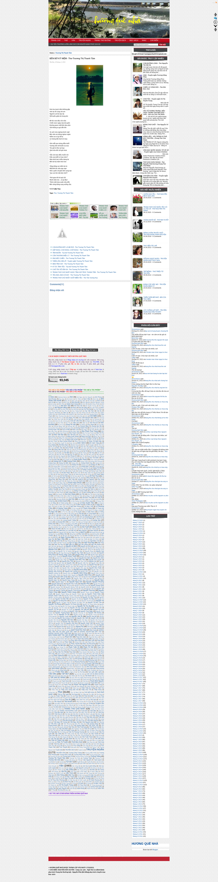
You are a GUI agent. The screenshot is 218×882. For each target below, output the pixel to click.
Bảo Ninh (82, 400)
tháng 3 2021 (137, 593)
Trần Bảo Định (58, 712)
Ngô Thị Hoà (63, 542)
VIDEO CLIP (59, 773)
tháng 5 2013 (137, 795)
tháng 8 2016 (137, 712)
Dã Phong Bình (97, 421)
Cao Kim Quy (75, 409)
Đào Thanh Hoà (74, 433)
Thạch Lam (56, 681)
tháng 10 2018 (138, 656)
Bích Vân (66, 402)
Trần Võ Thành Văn (58, 740)
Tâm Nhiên (72, 675)
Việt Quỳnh (80, 773)
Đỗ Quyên (91, 445)
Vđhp (133, 357)
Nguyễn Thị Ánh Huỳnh (55, 597)
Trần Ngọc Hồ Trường (60, 722)
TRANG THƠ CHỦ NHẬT (74, 709)
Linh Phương (100, 517)
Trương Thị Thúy (75, 758)
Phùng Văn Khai (59, 662)
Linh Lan (74, 517)
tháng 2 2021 (137, 595)
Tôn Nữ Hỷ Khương (58, 705)
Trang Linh (80, 707)
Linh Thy (53, 518)
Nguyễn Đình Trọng (54, 556)
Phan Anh (80, 649)
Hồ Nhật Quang (78, 474)
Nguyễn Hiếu (71, 563)
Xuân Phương (91, 788)
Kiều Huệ (78, 492)
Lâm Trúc (71, 499)
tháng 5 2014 (137, 770)
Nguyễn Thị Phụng (54, 604)
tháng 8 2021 (137, 583)
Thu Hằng (83, 694)
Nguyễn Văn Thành (54, 621)
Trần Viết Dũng (99, 738)
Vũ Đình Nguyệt (99, 781)
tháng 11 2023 (138, 552)
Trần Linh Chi (91, 719)
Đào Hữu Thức (52, 431)
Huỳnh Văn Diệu (90, 484)
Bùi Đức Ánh (65, 406)
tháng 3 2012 (137, 825)
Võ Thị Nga (87, 778)
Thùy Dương (66, 697)
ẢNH (71, 397)
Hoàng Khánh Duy (87, 463)
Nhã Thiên (98, 626)
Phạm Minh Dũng (76, 640)
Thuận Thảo (59, 696)
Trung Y (94, 747)
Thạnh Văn (61, 686)
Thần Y (98, 686)
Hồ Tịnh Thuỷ (94, 476)
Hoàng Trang (67, 469)
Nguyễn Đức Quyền (95, 559)
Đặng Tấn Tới (98, 436)
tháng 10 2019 (138, 630)
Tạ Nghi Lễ (71, 672)
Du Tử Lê (61, 424)
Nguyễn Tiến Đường (94, 613)
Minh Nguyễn (94, 530)
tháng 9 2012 (137, 812)
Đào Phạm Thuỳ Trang (90, 431)
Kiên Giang (60, 492)
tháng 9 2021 (137, 580)
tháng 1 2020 (137, 623)
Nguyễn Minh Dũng (80, 573)
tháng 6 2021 (137, 587)
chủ (86, 416)
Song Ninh (89, 668)
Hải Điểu (59, 453)
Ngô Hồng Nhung (70, 541)
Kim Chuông (87, 492)
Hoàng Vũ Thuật (83, 471)
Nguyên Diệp (78, 551)
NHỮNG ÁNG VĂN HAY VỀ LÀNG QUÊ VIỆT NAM (76, 630)
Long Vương (73, 518)
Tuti (56, 762)
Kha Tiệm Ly (91, 489)
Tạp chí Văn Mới (79, 674)
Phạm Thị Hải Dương (89, 643)
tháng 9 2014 (137, 761)
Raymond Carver (68, 666)
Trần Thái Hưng (82, 727)
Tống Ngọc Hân (90, 705)
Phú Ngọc (70, 658)
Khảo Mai (61, 491)
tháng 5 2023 (137, 561)
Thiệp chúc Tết (86, 689)
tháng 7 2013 (137, 791)
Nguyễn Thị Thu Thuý (77, 607)
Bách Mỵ (95, 399)
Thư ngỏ (101, 697)
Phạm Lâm (51, 640)
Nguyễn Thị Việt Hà (82, 609)
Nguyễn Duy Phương (62, 553)
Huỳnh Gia (81, 481)
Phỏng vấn (61, 658)
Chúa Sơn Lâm (58, 419)
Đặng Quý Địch (86, 436)
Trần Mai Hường (67, 720)
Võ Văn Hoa (71, 780)
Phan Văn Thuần (96, 655)
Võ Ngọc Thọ (67, 778)
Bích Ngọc (59, 402)
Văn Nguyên (70, 768)
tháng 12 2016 (138, 703)
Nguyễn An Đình (86, 546)
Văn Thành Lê (59, 769)
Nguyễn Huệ (93, 564)
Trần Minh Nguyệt (92, 720)
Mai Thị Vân (68, 527)
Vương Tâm (52, 788)
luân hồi (81, 518)
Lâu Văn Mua (92, 499)
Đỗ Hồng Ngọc (63, 445)
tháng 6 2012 (137, 819)
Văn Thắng (69, 770)
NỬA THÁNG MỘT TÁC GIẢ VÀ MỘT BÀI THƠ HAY (66, 635)
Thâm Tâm (90, 686)
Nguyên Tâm (90, 588)
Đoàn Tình (51, 443)
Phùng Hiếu (52, 660)
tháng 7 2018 (137, 662)
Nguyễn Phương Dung (81, 585)
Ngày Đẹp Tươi (78, 537)
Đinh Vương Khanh (66, 441)
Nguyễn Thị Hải (76, 599)
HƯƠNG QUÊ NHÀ (145, 843)
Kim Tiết (81, 494)
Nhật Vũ (59, 630)
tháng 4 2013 (137, 797)
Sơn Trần (81, 670)
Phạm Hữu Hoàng (83, 638)
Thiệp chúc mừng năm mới (69, 689)
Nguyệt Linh (60, 626)
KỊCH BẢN (51, 492)
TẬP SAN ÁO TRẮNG (57, 677)
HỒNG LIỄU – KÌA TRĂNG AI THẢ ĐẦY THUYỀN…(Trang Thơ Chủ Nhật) (155, 138)
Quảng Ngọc (56, 663)
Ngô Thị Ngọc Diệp (75, 542)
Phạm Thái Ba (75, 643)
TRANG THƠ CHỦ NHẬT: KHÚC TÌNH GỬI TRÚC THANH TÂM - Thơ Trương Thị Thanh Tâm (84, 272)
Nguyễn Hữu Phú (67, 568)
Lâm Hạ (50, 499)
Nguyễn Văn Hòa (53, 620)
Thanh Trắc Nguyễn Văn (82, 684)
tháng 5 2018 (137, 666)
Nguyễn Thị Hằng (88, 599)
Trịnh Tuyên (76, 744)
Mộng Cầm (63, 534)
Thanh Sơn (58, 684)
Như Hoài (93, 630)
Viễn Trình (69, 773)
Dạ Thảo (60, 422)
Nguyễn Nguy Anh (75, 582)
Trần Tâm (71, 727)
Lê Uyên (63, 515)
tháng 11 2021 (138, 576)
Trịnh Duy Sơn (91, 742)
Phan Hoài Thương (59, 650)
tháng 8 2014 (137, 763)
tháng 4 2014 (137, 772)
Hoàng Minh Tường (59, 466)
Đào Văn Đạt (58, 435)
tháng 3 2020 (137, 619)
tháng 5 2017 (137, 692)
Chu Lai (61, 417)
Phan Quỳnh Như (84, 652)
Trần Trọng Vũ (64, 737)
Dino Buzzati (94, 422)
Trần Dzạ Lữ (58, 714)
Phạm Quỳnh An (63, 643)
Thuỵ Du (95, 696)
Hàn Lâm (91, 454)
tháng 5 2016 (137, 718)
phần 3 (73, 657)
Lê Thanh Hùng (86, 508)
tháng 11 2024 (138, 531)
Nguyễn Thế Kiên (84, 595)
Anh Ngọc (80, 397)
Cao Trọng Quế (77, 411)
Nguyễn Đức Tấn (53, 561)
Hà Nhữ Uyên (66, 451)
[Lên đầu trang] (215, 16)
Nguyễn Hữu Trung (54, 569)
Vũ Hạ (74, 783)
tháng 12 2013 (138, 780)
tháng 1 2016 (137, 727)
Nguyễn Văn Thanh (96, 620)
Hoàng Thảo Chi (72, 468)
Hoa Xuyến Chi (67, 459)
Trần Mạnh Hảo (80, 720)
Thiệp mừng (98, 689)
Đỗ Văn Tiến (85, 446)
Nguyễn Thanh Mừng (62, 594)
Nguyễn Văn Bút (91, 616)
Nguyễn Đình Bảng (96, 554)
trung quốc (73, 747)
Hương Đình (90, 486)
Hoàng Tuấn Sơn (59, 471)
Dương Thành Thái (81, 428)
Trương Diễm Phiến (91, 752)
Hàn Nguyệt (61, 456)
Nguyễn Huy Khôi (84, 566)
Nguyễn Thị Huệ (74, 600)
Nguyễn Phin (85, 584)
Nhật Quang (97, 628)
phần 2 (66, 657)
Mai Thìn (76, 527)
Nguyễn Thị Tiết (53, 609)
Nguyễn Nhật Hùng (57, 583)
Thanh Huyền (74, 683)
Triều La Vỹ (95, 740)
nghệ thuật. (89, 537)
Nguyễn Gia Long (81, 561)
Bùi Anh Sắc (84, 404)
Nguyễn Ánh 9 (97, 546)
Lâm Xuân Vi (82, 499)
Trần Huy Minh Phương (67, 717)
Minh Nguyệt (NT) (61, 532)
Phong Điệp (51, 658)
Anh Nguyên (88, 397)
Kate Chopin (81, 489)
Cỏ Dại (68, 419)
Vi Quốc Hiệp (94, 771)
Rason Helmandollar (54, 666)
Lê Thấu (53, 510)
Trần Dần (93, 712)
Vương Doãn (74, 786)
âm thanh (70, 399)
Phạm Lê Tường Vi (63, 640)
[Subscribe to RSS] (108, 199)
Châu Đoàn (80, 414)
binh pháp (53, 404)
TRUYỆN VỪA (60, 752)
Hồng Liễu (99, 477)
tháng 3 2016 (137, 722)
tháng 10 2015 (138, 733)
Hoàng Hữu (74, 463)
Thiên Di (67, 688)
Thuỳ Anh (87, 696)
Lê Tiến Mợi (80, 513)
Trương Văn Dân (54, 760)
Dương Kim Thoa (53, 428)
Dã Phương (52, 422)
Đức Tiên (59, 448)
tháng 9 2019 (137, 632)
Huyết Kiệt (61, 481)
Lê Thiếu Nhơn (89, 512)
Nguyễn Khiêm (66, 569)
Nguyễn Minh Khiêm (54, 575)
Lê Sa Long (74, 508)
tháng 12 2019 (138, 626)
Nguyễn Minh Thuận (61, 576)
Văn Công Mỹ (76, 766)
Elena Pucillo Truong (71, 448)
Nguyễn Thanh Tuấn (54, 595)
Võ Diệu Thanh (69, 776)
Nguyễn (61, 546)
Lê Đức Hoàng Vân (76, 501)
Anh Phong (98, 397)
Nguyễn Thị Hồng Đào (60, 600)
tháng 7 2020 (137, 611)
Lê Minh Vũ (88, 504)
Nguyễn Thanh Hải (86, 592)
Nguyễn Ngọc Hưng (68, 580)
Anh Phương (52, 399)
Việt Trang (89, 773)
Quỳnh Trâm (98, 665)
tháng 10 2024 (138, 533)
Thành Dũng (55, 683)
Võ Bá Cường (82, 775)
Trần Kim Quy (69, 719)
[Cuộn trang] (215, 27)
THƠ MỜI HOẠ (89, 692)
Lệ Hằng (53, 503)
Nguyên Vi (94, 621)
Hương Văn (56, 487)
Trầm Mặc (93, 710)
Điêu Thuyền (93, 439)
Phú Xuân (88, 658)
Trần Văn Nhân (67, 738)
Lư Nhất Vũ (98, 518)
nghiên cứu (98, 537)
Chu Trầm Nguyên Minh (86, 417)
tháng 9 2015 (137, 735)
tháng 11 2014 (138, 757)
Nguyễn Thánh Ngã (78, 594)
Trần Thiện (57, 733)
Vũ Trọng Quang (95, 785)
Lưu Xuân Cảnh (95, 522)
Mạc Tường (62, 525)
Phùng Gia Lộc (97, 658)
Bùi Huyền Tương (90, 405)
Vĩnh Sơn (51, 775)
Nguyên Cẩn (52, 549)
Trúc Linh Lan (94, 745)
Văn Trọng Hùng (82, 769)
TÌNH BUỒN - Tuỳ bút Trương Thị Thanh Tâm (67, 253)
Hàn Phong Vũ (71, 456)
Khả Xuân (101, 489)
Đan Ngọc (84, 429)
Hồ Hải (98, 472)
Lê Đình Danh (62, 501)
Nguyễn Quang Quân (97, 585)
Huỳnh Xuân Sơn (69, 486)
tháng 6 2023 (137, 559)
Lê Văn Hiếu (72, 515)
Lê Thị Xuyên (77, 512)
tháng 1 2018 (137, 675)
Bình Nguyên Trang (98, 402)
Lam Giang (98, 496)
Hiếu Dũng (62, 457)
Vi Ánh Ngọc (83, 771)
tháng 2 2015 (137, 750)
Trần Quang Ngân (79, 725)
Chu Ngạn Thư (70, 417)
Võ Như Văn (77, 778)
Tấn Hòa (80, 675)
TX (59, 763)
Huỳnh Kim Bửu (93, 481)
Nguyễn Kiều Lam (96, 569)
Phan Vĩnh (51, 657)
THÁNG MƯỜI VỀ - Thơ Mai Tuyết (156, 220)
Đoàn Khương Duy (80, 441)
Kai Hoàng (73, 489)
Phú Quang (78, 658)
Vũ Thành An (52, 785)
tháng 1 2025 (137, 529)
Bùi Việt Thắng (94, 407)
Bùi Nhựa (73, 407)
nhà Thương (52, 628)
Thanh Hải (64, 683)
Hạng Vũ (89, 456)
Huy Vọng (101, 479)
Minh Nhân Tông (73, 532)
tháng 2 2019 (137, 647)
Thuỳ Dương (56, 697)
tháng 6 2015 (137, 742)
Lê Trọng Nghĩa (91, 513)
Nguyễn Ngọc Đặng (95, 578)
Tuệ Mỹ (50, 762)
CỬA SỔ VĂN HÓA (76, 421)
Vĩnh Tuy (135, 487)
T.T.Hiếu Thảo (59, 672)
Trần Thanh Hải (94, 727)
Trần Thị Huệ (54, 730)
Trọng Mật (59, 745)
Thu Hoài (99, 694)
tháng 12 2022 (138, 572)
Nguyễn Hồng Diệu (81, 564)
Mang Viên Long (98, 527)
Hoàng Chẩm (72, 461)
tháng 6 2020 (137, 613)
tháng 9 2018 (137, 658)
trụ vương (68, 745)
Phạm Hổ (72, 638)
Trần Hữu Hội (90, 717)
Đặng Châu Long (84, 434)
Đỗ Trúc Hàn (75, 446)
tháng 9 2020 (137, 606)
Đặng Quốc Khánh (73, 436)
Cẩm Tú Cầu (75, 412)
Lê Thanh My (100, 508)
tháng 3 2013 (137, 800)
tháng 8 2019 (137, 634)
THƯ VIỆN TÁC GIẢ (150, 246)
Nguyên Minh (67, 573)
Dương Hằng (84, 426)
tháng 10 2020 (138, 604)
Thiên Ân (59, 688)
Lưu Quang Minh (60, 522)
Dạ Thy (68, 422)
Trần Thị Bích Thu (76, 728)
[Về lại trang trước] (215, 20)
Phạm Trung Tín (61, 647)
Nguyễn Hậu (60, 563)
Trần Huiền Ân (52, 717)
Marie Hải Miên (56, 528)
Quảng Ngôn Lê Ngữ (68, 663)
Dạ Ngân (87, 421)
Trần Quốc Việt (61, 727)
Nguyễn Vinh (59, 623)
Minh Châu (53, 530)
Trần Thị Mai (80, 730)
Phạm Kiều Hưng (97, 638)
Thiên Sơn (76, 688)
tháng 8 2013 (137, 789)
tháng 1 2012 (137, 830)
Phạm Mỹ (59, 642)
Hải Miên (66, 453)
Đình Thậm (54, 441)
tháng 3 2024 (137, 544)
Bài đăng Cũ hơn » (89, 350)
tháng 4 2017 (137, 694)
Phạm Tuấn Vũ (74, 647)
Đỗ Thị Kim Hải (64, 446)
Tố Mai (91, 703)
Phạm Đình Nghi (62, 638)
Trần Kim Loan (58, 719)
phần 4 (80, 657)
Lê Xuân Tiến (55, 517)
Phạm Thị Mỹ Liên (59, 645)
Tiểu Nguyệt (58, 701)
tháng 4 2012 (137, 823)
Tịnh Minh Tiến (58, 703)
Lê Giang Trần (100, 501)
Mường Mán (96, 534)
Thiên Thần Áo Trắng (88, 688)
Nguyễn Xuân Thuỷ (76, 625)
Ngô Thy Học (58, 544)
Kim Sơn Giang (70, 494)
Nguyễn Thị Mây (137, 386)
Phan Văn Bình (72, 655)
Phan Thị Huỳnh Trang (79, 653)
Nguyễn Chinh (75, 549)
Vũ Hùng (88, 783)
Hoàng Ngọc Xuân (86, 466)
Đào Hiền (99, 429)
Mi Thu (81, 528)
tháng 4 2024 (137, 542)
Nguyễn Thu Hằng (61, 611)
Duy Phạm (91, 424)
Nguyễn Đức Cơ (59, 558)
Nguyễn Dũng (89, 551)
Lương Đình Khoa (84, 520)
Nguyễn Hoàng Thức (67, 564)
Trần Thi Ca (88, 728)
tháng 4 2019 (137, 643)
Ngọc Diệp (61, 539)
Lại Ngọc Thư (89, 496)
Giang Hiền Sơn (59, 449)
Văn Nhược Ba (94, 768)
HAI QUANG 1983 (138, 465)
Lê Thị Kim (86, 510)
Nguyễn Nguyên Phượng (95, 582)
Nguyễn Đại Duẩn (91, 553)
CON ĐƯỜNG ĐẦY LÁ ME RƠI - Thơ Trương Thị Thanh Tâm (73, 247)
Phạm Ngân (68, 642)
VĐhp (134, 365)
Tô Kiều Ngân (82, 703)
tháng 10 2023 (138, 555)
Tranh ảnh (84, 710)
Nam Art (72, 535)
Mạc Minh (99, 523)
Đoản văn (72, 443)
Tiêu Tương (80, 701)
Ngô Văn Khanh (96, 544)
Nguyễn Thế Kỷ (97, 595)
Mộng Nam (73, 534)
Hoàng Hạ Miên (64, 463)
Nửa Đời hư (98, 633)
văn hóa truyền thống (89, 766)
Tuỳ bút (61, 762)
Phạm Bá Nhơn (93, 637)
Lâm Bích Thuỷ (87, 497)
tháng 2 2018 (137, 673)
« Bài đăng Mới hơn (61, 350)
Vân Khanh (55, 771)
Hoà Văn (56, 459)
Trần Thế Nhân (63, 728)
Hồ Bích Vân (76, 472)
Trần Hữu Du (80, 717)
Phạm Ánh (68, 637)
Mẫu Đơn (66, 528)
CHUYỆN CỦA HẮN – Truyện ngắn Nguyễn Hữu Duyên (155, 176)
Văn (61, 765)
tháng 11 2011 (138, 834)
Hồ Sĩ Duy (89, 474)
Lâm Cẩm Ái (98, 497)
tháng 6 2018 (137, 664)
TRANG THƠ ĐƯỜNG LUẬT (69, 710)
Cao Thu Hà (65, 411)
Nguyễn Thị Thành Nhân (90, 604)
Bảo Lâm (74, 400)
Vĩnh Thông (61, 775)
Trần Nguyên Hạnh (88, 722)
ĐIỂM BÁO (83, 439)
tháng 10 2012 (138, 810)
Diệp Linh (76, 422)
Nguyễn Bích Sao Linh (68, 548)
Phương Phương (80, 662)
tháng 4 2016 (137, 720)
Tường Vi (53, 763)
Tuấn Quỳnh (98, 760)
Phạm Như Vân (80, 642)
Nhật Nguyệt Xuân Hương (83, 628)
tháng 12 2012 (138, 806)
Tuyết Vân (90, 762)
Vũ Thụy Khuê (82, 785)
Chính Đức (79, 416)
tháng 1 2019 (137, 649)
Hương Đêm (80, 486)
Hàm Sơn (51, 454)
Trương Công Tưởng (75, 752)
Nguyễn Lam (98, 571)
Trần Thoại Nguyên (82, 733)
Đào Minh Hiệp (74, 431)
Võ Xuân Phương (94, 780)
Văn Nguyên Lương (82, 768)
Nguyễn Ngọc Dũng (80, 578)
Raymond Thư (79, 666)
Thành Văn (51, 686)
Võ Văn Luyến (82, 780)
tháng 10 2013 (138, 785)
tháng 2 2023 (137, 568)
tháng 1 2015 (137, 752)
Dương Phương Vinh (67, 428)
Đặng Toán (73, 438)
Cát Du (99, 411)
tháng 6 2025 (137, 525)
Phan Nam (72, 652)
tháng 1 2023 (137, 570)
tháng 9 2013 (137, 787)
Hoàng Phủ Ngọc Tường (57, 468)
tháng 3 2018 (137, 671)
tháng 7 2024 (137, 537)
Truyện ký (81, 750)
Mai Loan (98, 525)
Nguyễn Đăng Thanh (65, 554)
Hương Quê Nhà (137, 343)
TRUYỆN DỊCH (70, 750)
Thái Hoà (85, 681)
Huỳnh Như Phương (92, 482)
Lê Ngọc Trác (61, 506)
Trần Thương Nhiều (83, 735)
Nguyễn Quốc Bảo (54, 588)
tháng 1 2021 (137, 598)
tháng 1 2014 (137, 778)
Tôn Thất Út (69, 705)
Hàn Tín (82, 456)
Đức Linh (51, 448)
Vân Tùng (74, 771)
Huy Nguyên (90, 479)
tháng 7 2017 (137, 688)
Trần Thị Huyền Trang (67, 730)
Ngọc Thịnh (72, 539)
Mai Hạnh (82, 525)
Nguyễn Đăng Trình (81, 554)
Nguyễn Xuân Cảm (87, 623)
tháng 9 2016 (137, 709)
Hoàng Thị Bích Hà (84, 468)
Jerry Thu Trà (62, 489)
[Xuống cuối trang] (215, 31)
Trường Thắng (96, 756)
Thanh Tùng (98, 684)
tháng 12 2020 (138, 600)
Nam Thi (87, 535)
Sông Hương (100, 668)
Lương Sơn (96, 520)
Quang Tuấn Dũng (92, 663)
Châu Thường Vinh (60, 416)
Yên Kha (60, 790)
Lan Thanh (69, 497)
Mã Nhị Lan (90, 523)
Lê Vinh (101, 515)
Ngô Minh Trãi (94, 541)
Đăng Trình (82, 438)
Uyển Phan (91, 763)
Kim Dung (96, 492)
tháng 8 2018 (137, 660)
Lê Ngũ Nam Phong (74, 506)
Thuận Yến (69, 696)
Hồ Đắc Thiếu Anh (88, 472)
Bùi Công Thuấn (95, 404)
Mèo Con (74, 528)
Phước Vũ (69, 662)
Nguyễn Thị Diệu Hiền (62, 599)
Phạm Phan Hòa (93, 642)
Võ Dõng (80, 776)
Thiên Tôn (101, 688)
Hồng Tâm (61, 479)
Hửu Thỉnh (66, 487)
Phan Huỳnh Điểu (82, 650)
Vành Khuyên (52, 766)
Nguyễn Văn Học (67, 620)
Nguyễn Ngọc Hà (53, 580)
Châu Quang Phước (92, 414)
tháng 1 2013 (137, 804)
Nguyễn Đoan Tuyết (69, 556)
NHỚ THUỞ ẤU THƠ (78, 630)
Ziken (66, 790)
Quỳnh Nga (87, 665)
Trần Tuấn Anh (75, 737)
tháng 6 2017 (137, 690)
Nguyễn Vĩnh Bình (72, 623)
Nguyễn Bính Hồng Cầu (95, 548)
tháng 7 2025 (137, 522)
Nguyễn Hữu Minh (54, 568)
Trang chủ (76, 350)
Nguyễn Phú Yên (53, 585)
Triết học (70, 740)
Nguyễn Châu (65, 549)
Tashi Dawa (54, 675)
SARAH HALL (71, 668)
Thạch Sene (65, 681)
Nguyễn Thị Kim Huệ (88, 600)
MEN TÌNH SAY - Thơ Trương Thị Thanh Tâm (67, 264)
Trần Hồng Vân (97, 715)
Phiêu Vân (88, 657)
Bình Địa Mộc (76, 402)
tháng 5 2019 (137, 641)
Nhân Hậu (61, 628)
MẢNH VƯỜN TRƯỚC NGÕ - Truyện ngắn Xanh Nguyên (154, 233)
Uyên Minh (83, 763)
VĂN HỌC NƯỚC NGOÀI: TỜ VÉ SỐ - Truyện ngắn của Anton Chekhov (156, 151)
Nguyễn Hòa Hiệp (96, 563)
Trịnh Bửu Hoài (77, 742)
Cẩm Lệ (65, 412)
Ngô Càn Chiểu (82, 539)
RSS (213, 2)
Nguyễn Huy (58, 566)
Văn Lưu (61, 768)
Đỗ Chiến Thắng (94, 443)
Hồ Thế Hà (54, 476)
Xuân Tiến (101, 788)
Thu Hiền (91, 694)
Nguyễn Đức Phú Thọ (77, 560)
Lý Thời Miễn (74, 523)
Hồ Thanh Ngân (99, 474)
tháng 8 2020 (137, 608)
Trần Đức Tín (63, 715)
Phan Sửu (95, 652)
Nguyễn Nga (52, 578)
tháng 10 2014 (138, 759)
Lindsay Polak (65, 517)
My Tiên (58, 535)
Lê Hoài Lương (63, 503)
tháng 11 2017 (138, 679)
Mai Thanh (59, 527)
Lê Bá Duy (51, 501)
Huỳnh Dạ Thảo (71, 481)
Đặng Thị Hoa (52, 438)
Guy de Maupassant (80, 449)
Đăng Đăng (51, 436)
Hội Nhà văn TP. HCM (77, 477)
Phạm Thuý (90, 645)
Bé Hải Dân (91, 400)
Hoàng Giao (52, 463)
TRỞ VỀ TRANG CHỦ (57, 856)
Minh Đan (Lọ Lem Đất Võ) (67, 530)
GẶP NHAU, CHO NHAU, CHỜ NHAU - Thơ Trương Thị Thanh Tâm (75, 250)
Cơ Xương (95, 419)
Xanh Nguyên (62, 788)
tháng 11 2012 (138, 808)
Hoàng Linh (75, 464)
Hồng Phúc (51, 479)
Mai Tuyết (85, 527)
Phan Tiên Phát (93, 653)
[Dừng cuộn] (215, 23)
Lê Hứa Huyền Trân (87, 503)
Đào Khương (64, 431)
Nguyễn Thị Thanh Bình (72, 604)
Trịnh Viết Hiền (86, 744)
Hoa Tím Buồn (94, 457)
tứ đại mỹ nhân (99, 762)
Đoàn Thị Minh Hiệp (95, 441)
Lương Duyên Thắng (69, 520)
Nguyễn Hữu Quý (81, 568)
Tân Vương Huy (99, 675)
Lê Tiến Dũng (70, 513)
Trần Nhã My (100, 722)
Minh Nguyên (83, 530)
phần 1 (59, 657)
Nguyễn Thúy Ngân (86, 611)
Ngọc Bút (51, 539)
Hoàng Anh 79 (58, 461)
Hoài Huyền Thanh (80, 459)
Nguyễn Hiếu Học (83, 563)
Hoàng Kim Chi (52, 464)
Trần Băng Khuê (71, 712)
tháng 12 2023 (138, 550)
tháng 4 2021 (137, 591)
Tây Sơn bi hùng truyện (73, 679)
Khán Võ (53, 491)
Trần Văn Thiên (79, 738)
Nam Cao (79, 535)
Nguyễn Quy (80, 588)
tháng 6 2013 (137, 793)
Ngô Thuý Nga (89, 543)
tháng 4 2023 (137, 563)
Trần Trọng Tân (53, 737)
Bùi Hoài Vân (78, 405)
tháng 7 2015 (137, 739)
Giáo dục (69, 449)
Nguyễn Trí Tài (64, 614)
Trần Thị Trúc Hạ (92, 732)
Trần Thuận (94, 733)
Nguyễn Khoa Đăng (81, 570)
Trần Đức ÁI (98, 714)
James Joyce (98, 487)
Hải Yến (99, 453)
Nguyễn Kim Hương (71, 571)
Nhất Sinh (51, 630)
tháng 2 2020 (137, 621)
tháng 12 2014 (138, 754)
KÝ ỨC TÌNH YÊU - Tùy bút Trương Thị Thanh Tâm (69, 267)
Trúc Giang (76, 745)
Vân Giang (100, 769)
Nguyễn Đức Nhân (61, 559)
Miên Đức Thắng (91, 528)
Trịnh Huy (57, 744)
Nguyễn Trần (52, 614)
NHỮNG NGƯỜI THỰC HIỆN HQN (59, 633)
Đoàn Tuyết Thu (62, 443)
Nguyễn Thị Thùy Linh (94, 607)
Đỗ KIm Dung (75, 445)
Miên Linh (101, 528)
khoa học (69, 491)
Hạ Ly (98, 449)
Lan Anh (50, 497)
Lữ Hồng (89, 518)
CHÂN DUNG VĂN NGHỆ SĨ (66, 414)
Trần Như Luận (55, 724)
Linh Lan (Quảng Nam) (86, 517)
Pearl (60, 637)
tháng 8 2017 (137, 686)
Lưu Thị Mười (84, 522)
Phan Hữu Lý (94, 650)
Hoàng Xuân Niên (53, 472)
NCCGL (55, 537)
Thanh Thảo (67, 684)
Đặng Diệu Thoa (97, 434)
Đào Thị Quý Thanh (88, 433)
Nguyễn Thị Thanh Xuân (67, 606)
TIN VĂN (96, 701)
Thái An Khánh (76, 681)
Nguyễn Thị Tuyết (67, 609)
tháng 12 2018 (138, 651)
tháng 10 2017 (138, 681)
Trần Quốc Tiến (93, 725)
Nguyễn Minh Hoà (96, 573)
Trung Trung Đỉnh (84, 747)
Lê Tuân (56, 515)
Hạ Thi (85, 451)
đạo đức (91, 429)
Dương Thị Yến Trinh (96, 428)
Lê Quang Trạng (61, 508)
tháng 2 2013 (137, 802)
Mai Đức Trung (72, 525)
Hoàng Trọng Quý (88, 469)
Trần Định (68, 714)
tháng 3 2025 (137, 527)
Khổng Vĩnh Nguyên (96, 491)
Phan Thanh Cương (64, 653)
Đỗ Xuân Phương (96, 446)
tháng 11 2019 (138, 628)
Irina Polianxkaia (76, 487)
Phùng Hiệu (62, 660)
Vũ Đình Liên (77, 781)
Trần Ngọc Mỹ (74, 722)
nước (89, 635)
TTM (79, 760)
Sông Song (63, 670)
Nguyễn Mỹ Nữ (97, 576)
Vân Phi (64, 771)
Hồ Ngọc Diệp (67, 474)
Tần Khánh (88, 675)
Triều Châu (86, 740)
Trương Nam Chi (67, 756)
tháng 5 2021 (137, 589)
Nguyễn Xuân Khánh (61, 625)
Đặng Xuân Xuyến (72, 439)
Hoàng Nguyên (99, 466)
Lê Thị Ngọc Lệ (95, 510)
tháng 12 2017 (138, 677)
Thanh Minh (94, 683)
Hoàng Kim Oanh (64, 464)
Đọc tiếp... (138, 464)
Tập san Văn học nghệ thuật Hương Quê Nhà (83, 677)
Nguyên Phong (97, 583)
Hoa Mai (84, 457)
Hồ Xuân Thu (64, 477)
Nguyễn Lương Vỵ (54, 573)
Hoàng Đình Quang (96, 461)
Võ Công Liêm (58, 776)
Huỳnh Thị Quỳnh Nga (63, 484)
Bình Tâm (61, 404)
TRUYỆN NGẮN (95, 749)
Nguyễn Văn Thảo (68, 621)
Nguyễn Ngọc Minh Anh (85, 580)
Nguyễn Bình (81, 548)
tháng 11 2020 (138, 602)
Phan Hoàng (71, 650)
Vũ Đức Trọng (66, 783)
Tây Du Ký (61, 679)
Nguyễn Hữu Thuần (95, 568)
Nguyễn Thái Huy (89, 590)
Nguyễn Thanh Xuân (70, 595)
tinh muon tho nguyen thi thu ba (156, 396)
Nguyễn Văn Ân (77, 616)
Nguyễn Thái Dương (74, 590)
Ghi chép (95, 448)
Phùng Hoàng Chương (75, 660)
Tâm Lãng (63, 675)
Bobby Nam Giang (72, 404)
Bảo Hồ (67, 400)
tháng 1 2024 (137, 548)
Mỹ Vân (65, 535)
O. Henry (96, 635)
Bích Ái (99, 400)
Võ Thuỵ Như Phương (57, 780)
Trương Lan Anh (55, 756)
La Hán (61, 496)
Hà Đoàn (91, 449)
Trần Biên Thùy (83, 712)
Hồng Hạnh (89, 477)
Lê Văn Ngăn (84, 515)
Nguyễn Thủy (73, 611)
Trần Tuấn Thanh (87, 737)
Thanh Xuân (70, 686)
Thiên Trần (55, 689)
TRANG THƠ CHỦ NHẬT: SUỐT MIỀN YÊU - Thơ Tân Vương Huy (75, 278)
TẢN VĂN (52, 674)
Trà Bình (56, 707)
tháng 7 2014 (137, 765)
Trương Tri (98, 758)
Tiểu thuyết (68, 701)
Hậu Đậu (53, 457)
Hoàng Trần (136, 407)
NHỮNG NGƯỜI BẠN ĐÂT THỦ (90, 631)
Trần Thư (72, 735)
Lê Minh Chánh (58, 504)
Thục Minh (78, 696)
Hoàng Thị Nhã (97, 468)
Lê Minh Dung (69, 504)
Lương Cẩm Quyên (54, 520)
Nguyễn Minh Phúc (85, 575)
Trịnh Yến (51, 745)
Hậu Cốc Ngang (99, 456)
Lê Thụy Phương (59, 513)
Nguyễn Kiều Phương (55, 571)
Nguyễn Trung (92, 614)
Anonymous (136, 329)
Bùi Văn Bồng (83, 407)
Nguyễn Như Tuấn (71, 583)
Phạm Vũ (72, 649)
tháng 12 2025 (138, 520)
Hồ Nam (58, 474)
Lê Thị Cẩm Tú (62, 510)
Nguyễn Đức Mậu (71, 558)
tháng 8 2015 (137, 737)
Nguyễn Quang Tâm (57, 587)
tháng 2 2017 (137, 699)
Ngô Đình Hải (58, 541)
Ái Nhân (51, 397)
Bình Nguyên (86, 402)
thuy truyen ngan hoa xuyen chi (156, 510)
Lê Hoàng (74, 503)
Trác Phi (72, 707)
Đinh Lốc (101, 439)
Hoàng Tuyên (72, 471)
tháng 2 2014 (137, 776)
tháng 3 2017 (137, 696)
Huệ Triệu (72, 479)
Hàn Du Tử (70, 454)
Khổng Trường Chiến (80, 491)
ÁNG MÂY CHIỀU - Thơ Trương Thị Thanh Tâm (68, 258)
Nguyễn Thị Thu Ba (84, 606)
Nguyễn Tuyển (64, 616)
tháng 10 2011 (138, 836)
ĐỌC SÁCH (81, 443)
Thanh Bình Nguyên (97, 681)
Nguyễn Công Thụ (88, 549)
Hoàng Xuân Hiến (96, 471)
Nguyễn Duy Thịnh (77, 553)
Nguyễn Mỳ (87, 576)
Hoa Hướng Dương (73, 457)
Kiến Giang (69, 492)
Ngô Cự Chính (94, 539)
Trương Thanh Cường (81, 756)
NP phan (89, 633)
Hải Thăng (84, 453)
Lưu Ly (50, 522)
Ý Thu (53, 790)
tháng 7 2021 (137, 585)
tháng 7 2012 (137, 817)
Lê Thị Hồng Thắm (74, 510)
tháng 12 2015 (138, 729)
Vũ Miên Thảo (97, 783)
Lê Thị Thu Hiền (66, 512)
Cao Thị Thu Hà (86, 409)
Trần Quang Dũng (92, 724)
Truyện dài (58, 750)
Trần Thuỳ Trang (62, 735)
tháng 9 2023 (137, 557)
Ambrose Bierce (62, 397)
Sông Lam (54, 670)
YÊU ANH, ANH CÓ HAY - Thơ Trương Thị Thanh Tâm (70, 275)
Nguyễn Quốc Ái (97, 587)
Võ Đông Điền (89, 776)
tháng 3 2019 (137, 645)
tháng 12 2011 (138, 832)
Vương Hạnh (84, 786)
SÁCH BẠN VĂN (57, 668)
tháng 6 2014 (137, 767)
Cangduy (135, 437)
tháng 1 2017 (137, 701)
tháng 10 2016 (138, 707)
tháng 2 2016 (137, 724)
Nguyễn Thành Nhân (94, 594)
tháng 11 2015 (138, 731)
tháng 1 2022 (137, 574)
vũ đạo (58, 781)
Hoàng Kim (98, 463)
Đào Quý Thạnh (62, 433)
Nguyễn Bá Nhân (53, 548)
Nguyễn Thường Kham (62, 613)
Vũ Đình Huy (67, 781)
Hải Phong (75, 453)
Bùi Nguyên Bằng (61, 408)
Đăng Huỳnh (61, 436)
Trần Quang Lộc (66, 725)
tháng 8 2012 (137, 815)
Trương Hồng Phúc (80, 754)
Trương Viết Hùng (69, 760)
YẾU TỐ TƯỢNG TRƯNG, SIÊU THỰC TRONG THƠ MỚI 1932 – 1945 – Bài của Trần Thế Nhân (154, 112)
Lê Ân (100, 499)
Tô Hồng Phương (70, 703)
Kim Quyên (59, 494)
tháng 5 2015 (137, 744)
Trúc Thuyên (63, 747)
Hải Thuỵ (92, 453)
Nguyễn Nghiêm (66, 578)
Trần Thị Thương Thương (76, 732)
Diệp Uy (85, 422)
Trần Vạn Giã (100, 737)
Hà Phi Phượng (76, 451)
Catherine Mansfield (54, 412)
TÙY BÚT (69, 762)
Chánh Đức (94, 412)
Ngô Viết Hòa (52, 546)
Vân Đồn (92, 769)
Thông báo (51, 692)
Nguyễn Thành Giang (69, 592)
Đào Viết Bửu (71, 434)
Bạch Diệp (87, 399)
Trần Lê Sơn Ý (80, 719)
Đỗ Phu (83, 445)
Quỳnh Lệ (78, 665)
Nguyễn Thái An (60, 590)
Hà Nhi (57, 451)
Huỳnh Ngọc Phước (75, 483)
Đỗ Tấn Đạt (53, 446)
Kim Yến (90, 494)
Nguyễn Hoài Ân (53, 564)
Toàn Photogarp (137, 501)
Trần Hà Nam (74, 715)
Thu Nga (50, 696)
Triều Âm (78, 740)
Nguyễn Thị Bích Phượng (72, 597)
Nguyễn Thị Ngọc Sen (78, 602)
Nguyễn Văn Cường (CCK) (65, 618)
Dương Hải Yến (73, 426)
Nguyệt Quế (69, 626)
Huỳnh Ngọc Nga (61, 482)
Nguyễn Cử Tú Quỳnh (65, 551)
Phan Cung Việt (91, 649)
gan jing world (85, 448)
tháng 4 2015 (137, 746)
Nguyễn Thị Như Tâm (95, 602)
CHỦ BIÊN (93, 416)
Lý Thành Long (63, 523)
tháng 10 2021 (138, 578)
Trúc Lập (85, 745)
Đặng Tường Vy (93, 438)
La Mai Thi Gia (70, 496)
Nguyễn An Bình (71, 546)
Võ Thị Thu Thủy (99, 778)
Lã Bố (55, 496)
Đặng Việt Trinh (59, 439)
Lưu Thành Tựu (73, 522)
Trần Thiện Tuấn (69, 733)
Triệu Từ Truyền (62, 742)
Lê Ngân (97, 504)
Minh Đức (135, 338)
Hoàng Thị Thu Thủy (54, 469)
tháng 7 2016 (137, 714)
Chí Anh (71, 416)
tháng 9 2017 (137, 684)
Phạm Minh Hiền (89, 640)
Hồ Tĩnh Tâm (83, 476)
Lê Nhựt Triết (89, 506)
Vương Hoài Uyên (96, 786)
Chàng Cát (84, 412)
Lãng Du (77, 497)
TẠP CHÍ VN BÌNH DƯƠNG (95, 674)
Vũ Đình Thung (54, 783)
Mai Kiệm (90, 525)
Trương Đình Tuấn (65, 754)
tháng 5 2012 (137, 821)
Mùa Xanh (81, 534)
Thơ (55, 193)
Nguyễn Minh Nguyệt (69, 575)
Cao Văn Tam (89, 411)
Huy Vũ (53, 481)
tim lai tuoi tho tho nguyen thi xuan (156, 340)
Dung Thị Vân (71, 424)
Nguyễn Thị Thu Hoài (60, 607)
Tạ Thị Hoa (81, 672)
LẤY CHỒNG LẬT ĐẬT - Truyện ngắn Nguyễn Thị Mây (155, 311)
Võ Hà (98, 776)
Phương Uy (91, 662)
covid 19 (76, 419)
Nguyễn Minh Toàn (75, 576)
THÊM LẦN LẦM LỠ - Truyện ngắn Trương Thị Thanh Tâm (72, 261)
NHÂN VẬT (70, 628)
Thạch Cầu (94, 679)
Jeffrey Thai (52, 489)
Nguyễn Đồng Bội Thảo (87, 556)
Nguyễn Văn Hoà (96, 618)
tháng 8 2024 (137, 535)
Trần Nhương (68, 724)
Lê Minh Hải (79, 504)
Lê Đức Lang (88, 501)
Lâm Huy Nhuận (61, 499)
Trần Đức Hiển (52, 715)
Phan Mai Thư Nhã (60, 652)
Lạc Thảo (79, 496)
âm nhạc (61, 399)
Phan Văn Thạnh (84, 655)
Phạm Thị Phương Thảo (77, 645)
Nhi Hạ (66, 630)
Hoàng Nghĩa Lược (73, 466)
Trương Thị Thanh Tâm (64, 53)
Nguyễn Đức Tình (67, 561)
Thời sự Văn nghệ (63, 694)
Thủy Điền (75, 697)
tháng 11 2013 (138, 782)
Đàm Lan (75, 429)
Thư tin (68, 699)
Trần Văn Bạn (54, 738)
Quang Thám (81, 663)
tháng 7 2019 (137, 636)
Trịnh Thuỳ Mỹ (66, 744)
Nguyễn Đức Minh (84, 558)
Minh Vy (83, 532)
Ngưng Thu (80, 626)
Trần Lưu (57, 720)
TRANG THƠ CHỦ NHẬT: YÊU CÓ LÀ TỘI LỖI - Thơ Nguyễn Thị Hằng (155, 208)
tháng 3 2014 (137, 774)
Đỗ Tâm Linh (100, 445)
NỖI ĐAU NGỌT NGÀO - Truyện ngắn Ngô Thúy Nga (155, 259)
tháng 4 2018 (137, 669)
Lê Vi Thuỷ (93, 515)
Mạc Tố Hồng (52, 525)
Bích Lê (50, 402)
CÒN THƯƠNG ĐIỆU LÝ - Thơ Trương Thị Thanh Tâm (71, 255)
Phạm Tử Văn (88, 647)
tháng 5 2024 (137, 540)
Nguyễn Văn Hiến (82, 618)
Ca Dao (55, 409)
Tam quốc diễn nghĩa (95, 672)
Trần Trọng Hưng (97, 735)
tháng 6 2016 (137, 716)
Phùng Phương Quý (91, 660)
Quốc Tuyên (58, 665)
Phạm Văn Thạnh (62, 649)
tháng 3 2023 (137, 565)
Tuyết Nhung (81, 762)
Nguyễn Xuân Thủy (91, 625)
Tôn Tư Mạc (79, 705)
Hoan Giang (94, 459)
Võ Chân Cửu (92, 775)
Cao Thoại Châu (53, 411)
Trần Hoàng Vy (85, 715)
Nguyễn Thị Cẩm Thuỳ (90, 597)
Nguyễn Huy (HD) (71, 566)
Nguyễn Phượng (67, 585)
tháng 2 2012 (137, 828)
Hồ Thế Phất (64, 476)
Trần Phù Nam (79, 724)
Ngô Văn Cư (70, 544)
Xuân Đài (72, 788)
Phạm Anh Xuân (81, 637)
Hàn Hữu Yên (82, 454)
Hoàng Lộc (94, 464)
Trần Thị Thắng (61, 732)
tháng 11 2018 (138, 653)
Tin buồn (88, 701)
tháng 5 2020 (137, 615)
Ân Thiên (78, 399)
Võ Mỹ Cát (57, 778)
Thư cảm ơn (93, 697)
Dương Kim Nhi (97, 426)
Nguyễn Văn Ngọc (82, 620)
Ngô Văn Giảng (83, 544)
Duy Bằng (82, 424)
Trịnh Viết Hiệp (97, 744)
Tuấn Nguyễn (87, 760)
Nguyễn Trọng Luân (79, 614)
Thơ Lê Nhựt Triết (76, 692)
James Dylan (88, 487)
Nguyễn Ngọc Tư (60, 582)
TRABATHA (64, 707)
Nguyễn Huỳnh (97, 566)
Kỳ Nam (97, 494)
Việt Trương (98, 773)
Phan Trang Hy (58, 655)
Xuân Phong (80, 788)
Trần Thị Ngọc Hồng (93, 730)
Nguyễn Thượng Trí (79, 613)
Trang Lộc (89, 707)
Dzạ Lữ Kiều (66, 429)
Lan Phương (59, 497)
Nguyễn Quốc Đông (68, 588)
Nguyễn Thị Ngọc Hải (62, 602)
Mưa (88, 534)
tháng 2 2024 (137, 546)
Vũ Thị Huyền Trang (66, 785)
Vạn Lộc (99, 763)
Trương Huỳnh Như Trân (96, 754)
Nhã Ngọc (90, 626)
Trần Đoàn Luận (88, 714)
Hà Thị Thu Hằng (95, 451)
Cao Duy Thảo (64, 409)
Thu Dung (74, 694)
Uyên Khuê (74, 763)
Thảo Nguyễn (81, 686)
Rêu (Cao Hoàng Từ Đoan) (95, 666)
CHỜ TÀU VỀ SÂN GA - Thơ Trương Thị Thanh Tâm (70, 269)
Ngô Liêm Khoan (83, 541)
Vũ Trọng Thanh (62, 786)
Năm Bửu (96, 535)
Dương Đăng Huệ (59, 426)
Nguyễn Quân (85, 587)
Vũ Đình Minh (88, 781)
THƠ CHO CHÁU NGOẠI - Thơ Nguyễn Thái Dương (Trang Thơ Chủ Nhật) (154, 164)
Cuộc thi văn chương (61, 421)
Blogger (155, 850)
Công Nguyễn (85, 419)
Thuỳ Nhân (84, 697)
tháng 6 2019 (137, 638)
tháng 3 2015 (137, 748)
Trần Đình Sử (77, 714)
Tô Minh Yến (99, 703)
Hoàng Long (85, 464)
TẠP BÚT (65, 674)
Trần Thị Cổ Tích (99, 728)
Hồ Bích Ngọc (65, 472)
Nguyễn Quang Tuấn (72, 587)
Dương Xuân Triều (54, 429)
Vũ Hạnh (80, 783)
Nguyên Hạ (92, 561)
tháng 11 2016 (138, 705)
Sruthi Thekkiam (91, 670)
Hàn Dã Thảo (61, 454)
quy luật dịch (68, 665)
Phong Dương (97, 657)
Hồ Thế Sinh (73, 476)
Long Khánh (62, 518)
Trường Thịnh (87, 758)
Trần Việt (89, 738)
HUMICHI (81, 479)
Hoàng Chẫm (84, 461)
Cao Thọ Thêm (97, 409)
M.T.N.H (82, 523)
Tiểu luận (93, 699)
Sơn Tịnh (72, 670)
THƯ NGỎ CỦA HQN (56, 699)
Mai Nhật (51, 527)
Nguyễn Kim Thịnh (85, 571)
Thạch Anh (86, 679)
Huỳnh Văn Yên (57, 486)
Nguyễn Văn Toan (82, 621)
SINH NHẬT (80, 668)
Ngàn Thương (66, 537)
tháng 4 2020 (137, 617)
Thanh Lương (84, 683)
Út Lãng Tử (65, 763)
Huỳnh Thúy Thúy (78, 484)
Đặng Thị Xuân (63, 438)
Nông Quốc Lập (79, 633)
